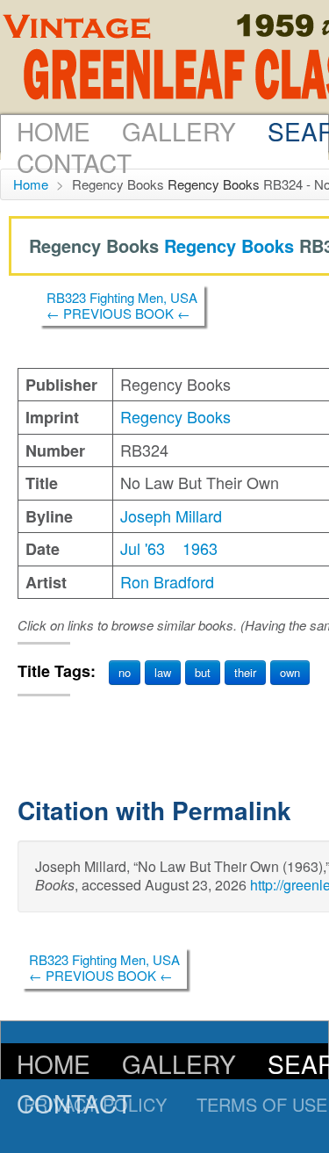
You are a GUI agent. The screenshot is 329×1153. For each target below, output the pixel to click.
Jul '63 (142, 548)
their (245, 672)
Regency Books (214, 184)
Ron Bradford (167, 581)
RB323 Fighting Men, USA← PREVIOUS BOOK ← (121, 305)
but (203, 672)
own (290, 672)
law (162, 672)
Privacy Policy (95, 1104)
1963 (200, 548)
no (124, 672)
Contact (74, 162)
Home (53, 131)
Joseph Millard (171, 515)
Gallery (179, 131)
